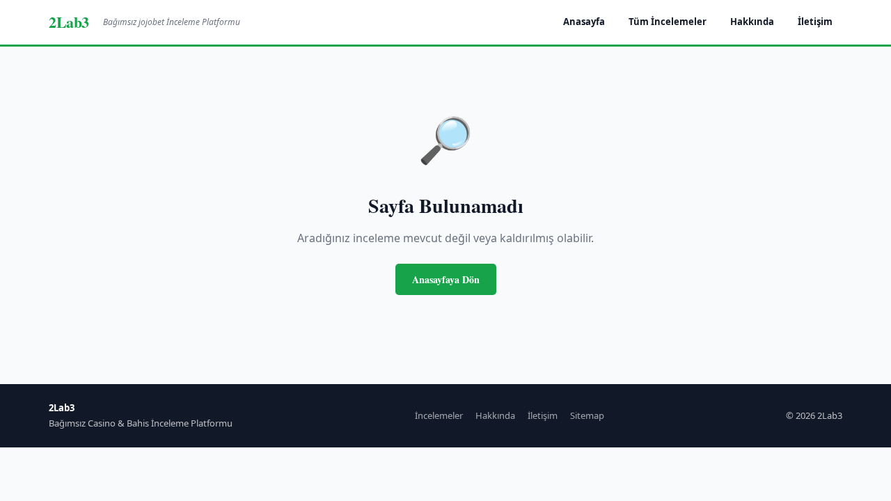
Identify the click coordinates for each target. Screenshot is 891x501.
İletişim (815, 21)
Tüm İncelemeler (668, 21)
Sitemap (587, 415)
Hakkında (752, 21)
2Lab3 (69, 21)
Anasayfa (584, 21)
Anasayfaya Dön (446, 279)
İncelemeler (439, 415)
